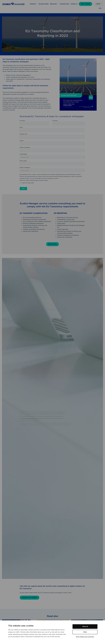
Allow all (85, 626)
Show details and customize (85, 636)
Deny (85, 632)
